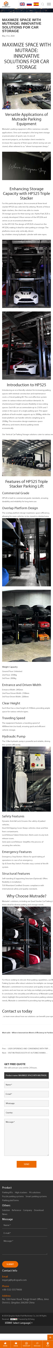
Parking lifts (7, 1192)
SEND (26, 1164)
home (5, 1346)
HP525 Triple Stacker (35, 196)
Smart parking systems (36, 1196)
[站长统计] (13, 1319)
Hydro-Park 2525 (41, 214)
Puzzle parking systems (13, 1196)
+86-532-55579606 (12, 1289)
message (37, 1346)
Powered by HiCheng (26, 1319)
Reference (16, 1210)
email (16, 1346)
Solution (6, 1210)
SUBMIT (10, 1264)
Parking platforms (10, 1200)
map (47, 1346)
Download (39, 1210)
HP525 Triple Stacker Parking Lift (28, 484)
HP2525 (30, 224)
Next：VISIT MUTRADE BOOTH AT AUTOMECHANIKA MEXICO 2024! (24, 1053)
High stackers (21, 1192)
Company (27, 1210)
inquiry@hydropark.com (14, 1280)
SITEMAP (8, 1322)
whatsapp (26, 1346)
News (4, 1214)
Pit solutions (35, 1192)
